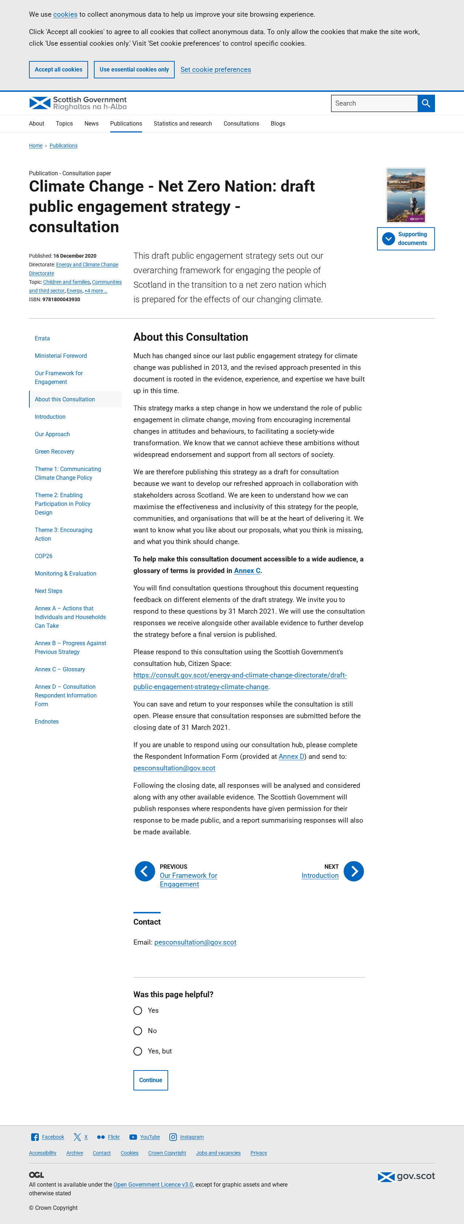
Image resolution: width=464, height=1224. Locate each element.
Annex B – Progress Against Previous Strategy (70, 647)
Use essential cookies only (134, 69)
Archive (74, 1153)
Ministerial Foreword (61, 355)
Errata (42, 338)
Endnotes (47, 721)
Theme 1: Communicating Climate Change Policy (68, 473)
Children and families (66, 282)
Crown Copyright (167, 1153)
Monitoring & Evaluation (65, 573)
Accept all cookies (58, 69)
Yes (153, 1010)
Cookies (129, 1153)
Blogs (278, 123)
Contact (102, 1153)
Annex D (291, 756)
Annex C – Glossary (60, 669)
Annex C (247, 570)
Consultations (241, 123)
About (36, 123)
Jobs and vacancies (218, 1153)
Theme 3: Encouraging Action (63, 534)
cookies (65, 14)
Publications (126, 123)
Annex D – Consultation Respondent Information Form (66, 695)
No (152, 1031)
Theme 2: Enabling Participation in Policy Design (63, 504)
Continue (150, 1080)
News (91, 123)
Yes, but (160, 1051)
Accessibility (43, 1153)
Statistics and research (183, 123)
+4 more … (95, 291)
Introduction (50, 416)
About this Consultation (65, 399)
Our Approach (52, 434)
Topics (64, 123)
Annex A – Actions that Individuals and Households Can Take (70, 617)
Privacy (258, 1153)
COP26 (44, 556)
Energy (74, 291)
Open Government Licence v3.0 (153, 1184)
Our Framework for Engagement (59, 377)
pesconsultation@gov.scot (174, 768)
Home (35, 145)
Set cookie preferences (216, 69)
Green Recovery (54, 451)
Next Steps (48, 591)
